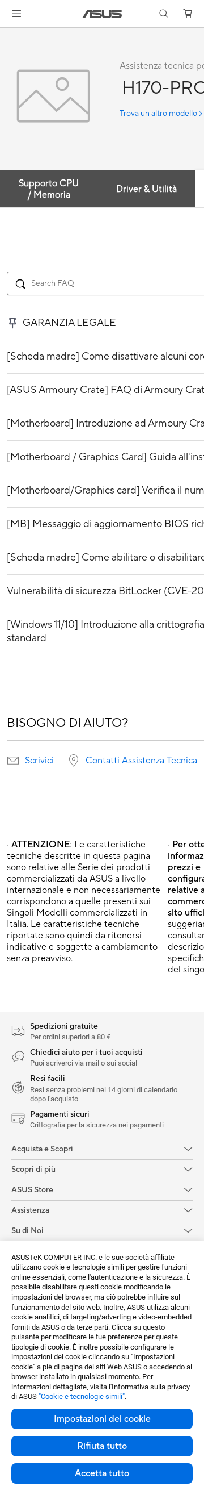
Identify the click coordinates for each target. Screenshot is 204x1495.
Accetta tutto (102, 1473)
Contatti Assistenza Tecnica (141, 760)
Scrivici (39, 760)
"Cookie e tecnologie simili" (82, 1396)
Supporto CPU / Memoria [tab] (49, 189)
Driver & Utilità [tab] (146, 189)
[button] (16, 14)
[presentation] (13, 760)
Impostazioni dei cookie (102, 1419)
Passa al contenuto (7, 35)
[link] (102, 14)
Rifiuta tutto (102, 1446)
